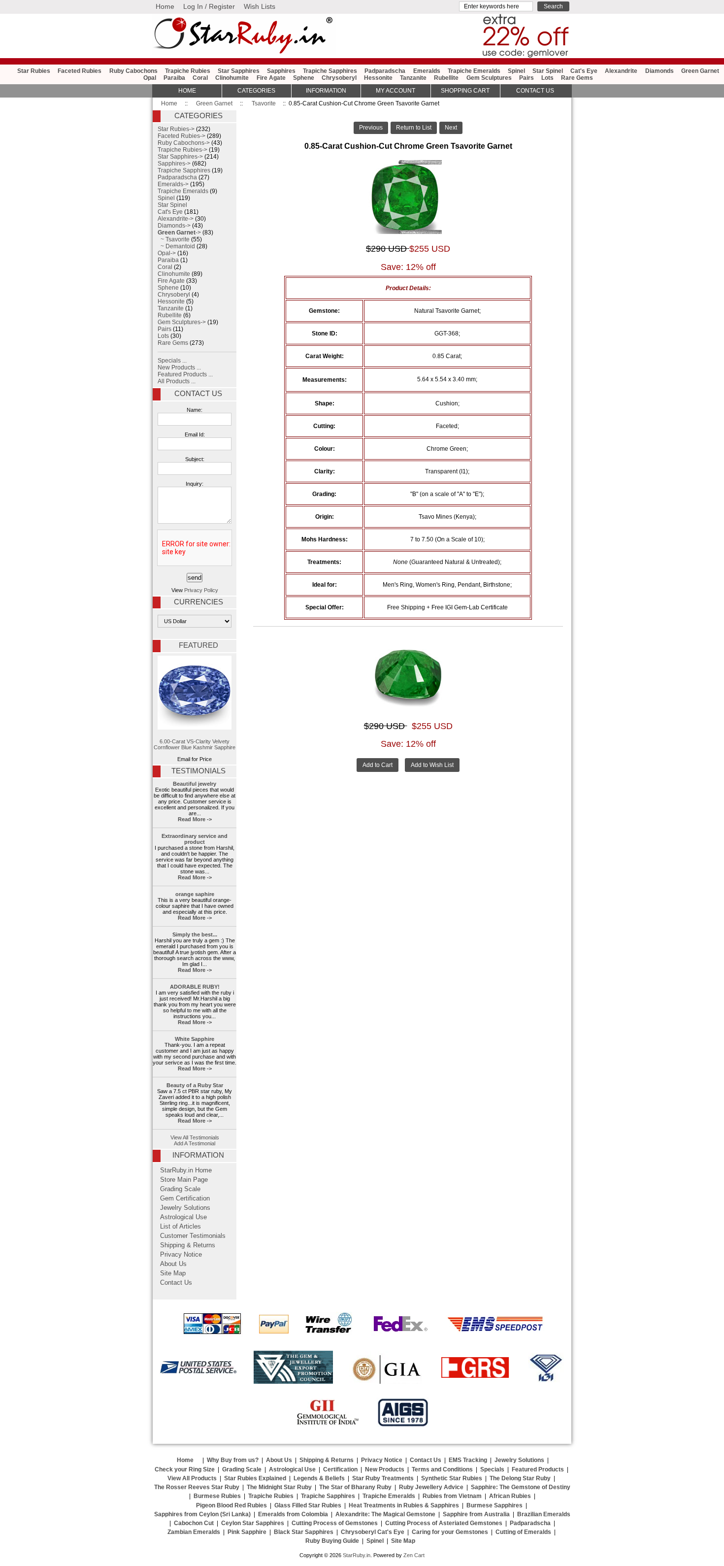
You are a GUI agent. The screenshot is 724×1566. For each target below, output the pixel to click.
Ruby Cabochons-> (184, 142)
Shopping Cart (465, 90)
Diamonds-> (174, 225)
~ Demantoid (176, 246)
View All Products (192, 1478)
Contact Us (198, 394)
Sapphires (281, 70)
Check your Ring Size (185, 1469)
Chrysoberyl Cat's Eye (372, 1532)
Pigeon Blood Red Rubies (231, 1505)
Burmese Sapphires (494, 1505)
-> (179, 232)
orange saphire (194, 894)
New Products (384, 1469)
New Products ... (179, 367)
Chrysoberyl (339, 77)
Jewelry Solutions (185, 1207)
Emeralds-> (173, 184)
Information (326, 90)
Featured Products (538, 1469)
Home (165, 6)
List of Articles (180, 1226)
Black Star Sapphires (303, 1532)
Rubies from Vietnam (452, 1496)
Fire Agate (271, 77)
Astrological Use (183, 1217)
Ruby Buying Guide (332, 1540)
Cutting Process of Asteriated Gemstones (443, 1523)
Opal (149, 77)
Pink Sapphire (247, 1532)
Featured (198, 645)
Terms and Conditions (442, 1469)
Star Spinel (547, 70)
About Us (173, 1264)
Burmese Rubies (217, 1496)
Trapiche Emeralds (474, 70)
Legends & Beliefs (319, 1478)
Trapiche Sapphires (330, 70)
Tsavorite (264, 103)
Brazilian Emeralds (543, 1514)
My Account (395, 90)
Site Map (173, 1273)
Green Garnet (214, 103)
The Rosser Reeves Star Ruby (196, 1487)
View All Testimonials (194, 1137)
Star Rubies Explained (255, 1478)
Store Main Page (184, 1179)
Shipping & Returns (187, 1245)
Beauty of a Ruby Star (194, 1085)
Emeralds (426, 70)
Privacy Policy (201, 590)
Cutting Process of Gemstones (335, 1523)
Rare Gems (577, 77)
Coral (200, 77)
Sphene (303, 77)
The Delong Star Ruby (520, 1478)
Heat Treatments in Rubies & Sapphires (404, 1505)
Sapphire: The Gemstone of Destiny (520, 1487)
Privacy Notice (181, 1254)
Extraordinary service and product (195, 839)
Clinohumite (232, 77)
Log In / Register (209, 6)
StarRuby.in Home (186, 1170)
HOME (187, 90)
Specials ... (172, 360)
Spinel (516, 70)
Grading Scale (180, 1189)
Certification (340, 1469)
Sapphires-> (174, 163)
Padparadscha (384, 70)
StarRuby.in (356, 1555)
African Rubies (510, 1496)
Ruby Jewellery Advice (431, 1487)
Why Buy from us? (233, 1460)
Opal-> (167, 253)
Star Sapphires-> (180, 156)
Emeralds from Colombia (293, 1514)
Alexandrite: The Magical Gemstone (385, 1514)
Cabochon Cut (194, 1523)
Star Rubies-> (176, 129)
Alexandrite (621, 70)
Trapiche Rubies (187, 70)
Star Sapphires (239, 70)
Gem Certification (185, 1198)
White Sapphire (194, 1039)
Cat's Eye (583, 70)
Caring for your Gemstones (450, 1532)
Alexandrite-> (176, 218)
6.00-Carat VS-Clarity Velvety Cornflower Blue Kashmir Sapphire (194, 744)
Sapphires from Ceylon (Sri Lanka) (202, 1514)
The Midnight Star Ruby (279, 1487)
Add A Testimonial (194, 1143)
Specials (492, 1469)
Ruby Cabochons (133, 70)
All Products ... (177, 381)
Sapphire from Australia (476, 1514)
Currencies (198, 602)
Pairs (526, 77)
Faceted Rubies (79, 70)
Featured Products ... (185, 374)
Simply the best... (194, 934)
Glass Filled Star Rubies (307, 1505)
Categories (256, 90)
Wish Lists (259, 6)
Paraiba (174, 77)
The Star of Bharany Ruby (355, 1487)
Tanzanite (413, 77)
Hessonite (378, 77)
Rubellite (446, 77)
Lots (547, 77)
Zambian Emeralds (193, 1532)
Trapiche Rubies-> (182, 149)
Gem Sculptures (489, 77)
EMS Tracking (468, 1460)
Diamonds (659, 70)
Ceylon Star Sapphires (252, 1523)
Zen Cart (414, 1555)
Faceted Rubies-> (181, 136)
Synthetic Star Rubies (451, 1478)
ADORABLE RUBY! (195, 987)
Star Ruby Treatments (383, 1478)
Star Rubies (33, 70)
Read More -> (195, 819)
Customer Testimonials (193, 1236)
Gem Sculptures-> (182, 322)
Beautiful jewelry (194, 784)
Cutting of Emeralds (523, 1532)
